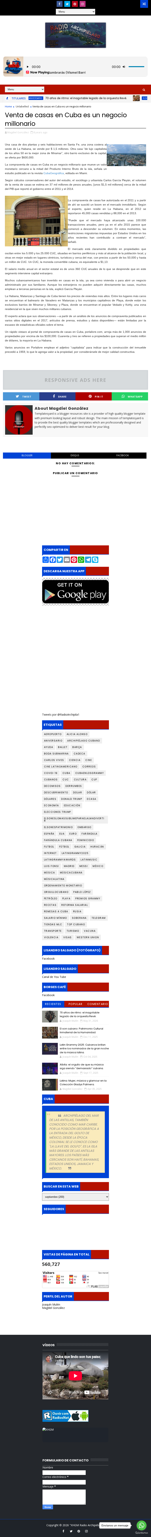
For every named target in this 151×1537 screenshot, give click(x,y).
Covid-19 (51, 773)
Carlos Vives (54, 760)
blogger (27, 455)
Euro (73, 833)
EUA (62, 833)
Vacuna (90, 931)
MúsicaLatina (54, 879)
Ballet (62, 747)
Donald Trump (71, 799)
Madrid (69, 866)
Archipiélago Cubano (83, 740)
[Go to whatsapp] (141, 1525)
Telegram (99, 918)
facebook (122, 455)
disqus (75, 455)
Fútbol (64, 846)
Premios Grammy (87, 898)
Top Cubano (76, 924)
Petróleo (50, 898)
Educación (72, 805)
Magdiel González (53, 1308)
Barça (77, 747)
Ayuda (48, 747)
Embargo (84, 827)
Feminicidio (85, 840)
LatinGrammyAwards (60, 859)
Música (49, 872)
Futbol (49, 846)
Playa (66, 898)
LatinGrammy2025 (75, 853)
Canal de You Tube (54, 977)
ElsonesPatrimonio (58, 827)
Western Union (88, 937)
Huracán (97, 846)
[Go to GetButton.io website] (141, 1533)
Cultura (80, 779)
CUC (66, 779)
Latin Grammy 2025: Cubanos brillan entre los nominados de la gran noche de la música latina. (84, 1048)
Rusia (77, 911)
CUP (94, 779)
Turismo (73, 931)
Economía (51, 805)
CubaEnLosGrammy (89, 773)
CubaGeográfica (53, 173)
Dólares (50, 799)
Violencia (51, 937)
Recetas (50, 905)
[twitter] (67, 4)
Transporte (53, 931)
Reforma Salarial (74, 905)
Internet (50, 853)
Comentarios (97, 1004)
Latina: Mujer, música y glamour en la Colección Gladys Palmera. (83, 1082)
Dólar (91, 792)
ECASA (91, 799)
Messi (83, 866)
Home (8, 106)
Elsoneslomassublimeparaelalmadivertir (74, 819)
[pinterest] (75, 4)
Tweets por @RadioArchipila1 (60, 714)
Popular (76, 1004)
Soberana (79, 918)
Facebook (48, 958)
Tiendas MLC (53, 924)
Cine (88, 760)
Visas (67, 937)
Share (62, 396)
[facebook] (60, 4)
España (49, 833)
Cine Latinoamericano (60, 766)
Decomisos (52, 786)
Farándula (90, 833)
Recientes (53, 1004)
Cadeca (79, 753)
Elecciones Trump (57, 812)
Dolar (77, 792)
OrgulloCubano (56, 892)
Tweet (26, 396)
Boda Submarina (56, 753)
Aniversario (53, 740)
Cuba (66, 773)
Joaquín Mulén (51, 1304)
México (98, 866)
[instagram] (83, 4)
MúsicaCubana (71, 872)
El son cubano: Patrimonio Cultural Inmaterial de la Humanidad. (81, 1030)
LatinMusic (89, 859)
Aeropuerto (53, 734)
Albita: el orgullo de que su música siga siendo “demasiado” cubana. (82, 1066)
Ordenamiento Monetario (63, 885)
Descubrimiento (56, 792)
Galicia (80, 846)
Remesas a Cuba (56, 911)
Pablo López (82, 892)
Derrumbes (73, 786)
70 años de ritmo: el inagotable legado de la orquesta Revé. (69, 98)
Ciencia (75, 760)
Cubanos (51, 779)
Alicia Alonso (77, 734)
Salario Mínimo (55, 918)
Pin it (99, 396)
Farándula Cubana (58, 840)
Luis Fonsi (51, 866)
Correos (89, 766)
